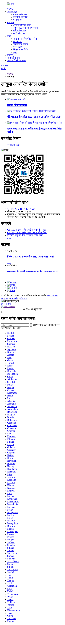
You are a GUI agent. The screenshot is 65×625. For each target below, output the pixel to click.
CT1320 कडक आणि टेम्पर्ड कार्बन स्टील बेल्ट (27, 232)
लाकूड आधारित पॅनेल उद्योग (25, 38)
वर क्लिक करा (13, 145)
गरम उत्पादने (52, 295)
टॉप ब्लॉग (14, 298)
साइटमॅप (4, 298)
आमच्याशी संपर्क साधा (16, 60)
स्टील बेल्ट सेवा (19, 30)
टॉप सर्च (23, 298)
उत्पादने (10, 22)
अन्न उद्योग (17, 47)
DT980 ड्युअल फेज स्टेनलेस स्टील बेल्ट (25, 235)
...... (9, 238)
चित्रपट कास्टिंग (20, 49)
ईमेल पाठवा (6, 303)
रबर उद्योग (17, 41)
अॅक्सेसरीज (19, 33)
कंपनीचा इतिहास (20, 17)
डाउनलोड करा (13, 57)
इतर (15, 52)
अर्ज (9, 36)
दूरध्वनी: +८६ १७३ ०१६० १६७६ (21, 208)
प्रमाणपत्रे (18, 19)
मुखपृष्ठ (10, 9)
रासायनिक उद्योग (20, 44)
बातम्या (10, 55)
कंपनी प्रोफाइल (20, 14)
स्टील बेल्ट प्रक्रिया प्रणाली (25, 28)
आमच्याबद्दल (12, 11)
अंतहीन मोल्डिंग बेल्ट (22, 25)
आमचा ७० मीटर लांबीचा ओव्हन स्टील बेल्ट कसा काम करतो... (33, 271)
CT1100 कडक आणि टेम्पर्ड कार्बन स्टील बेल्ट (26, 229)
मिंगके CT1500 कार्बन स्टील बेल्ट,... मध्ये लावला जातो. (31, 256)
